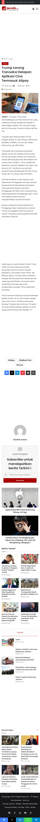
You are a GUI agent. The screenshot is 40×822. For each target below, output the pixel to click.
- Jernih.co (25, 800)
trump (20, 365)
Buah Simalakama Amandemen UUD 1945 (25, 658)
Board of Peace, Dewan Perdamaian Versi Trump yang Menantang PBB (10, 617)
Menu (28, 807)
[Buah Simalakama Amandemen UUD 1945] (8, 660)
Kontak (33, 807)
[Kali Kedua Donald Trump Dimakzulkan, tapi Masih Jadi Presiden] (29, 607)
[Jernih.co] (10, 8)
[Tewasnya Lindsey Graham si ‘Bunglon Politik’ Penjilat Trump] (10, 559)
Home (5, 59)
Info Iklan (21, 807)
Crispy (11, 59)
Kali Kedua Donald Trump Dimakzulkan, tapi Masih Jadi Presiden (29, 617)
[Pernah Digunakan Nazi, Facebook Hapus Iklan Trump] (29, 559)
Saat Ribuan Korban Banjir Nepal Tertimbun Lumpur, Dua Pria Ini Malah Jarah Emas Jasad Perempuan (10, 753)
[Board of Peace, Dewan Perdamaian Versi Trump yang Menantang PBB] (10, 607)
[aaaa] (8, 642)
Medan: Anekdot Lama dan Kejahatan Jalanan (26, 650)
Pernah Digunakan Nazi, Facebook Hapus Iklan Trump (28, 568)
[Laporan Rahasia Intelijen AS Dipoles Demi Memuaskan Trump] (10, 770)
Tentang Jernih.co (8, 804)
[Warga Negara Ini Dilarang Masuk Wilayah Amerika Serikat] (10, 583)
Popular (20, 632)
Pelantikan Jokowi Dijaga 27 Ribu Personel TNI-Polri (26, 668)
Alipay (12, 360)
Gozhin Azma (9, 86)
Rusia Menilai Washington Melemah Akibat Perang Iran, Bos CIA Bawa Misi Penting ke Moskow (29, 753)
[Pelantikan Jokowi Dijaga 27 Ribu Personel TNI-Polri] (8, 670)
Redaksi (18, 804)
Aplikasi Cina (25, 360)
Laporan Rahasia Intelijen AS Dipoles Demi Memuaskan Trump (9, 780)
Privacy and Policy (11, 807)
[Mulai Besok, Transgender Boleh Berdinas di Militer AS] (29, 583)
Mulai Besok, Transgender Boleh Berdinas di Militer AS (29, 592)
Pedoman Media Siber (30, 804)
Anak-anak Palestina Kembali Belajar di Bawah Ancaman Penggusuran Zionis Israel (29, 781)
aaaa (18, 639)
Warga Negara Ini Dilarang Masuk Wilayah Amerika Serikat (9, 593)
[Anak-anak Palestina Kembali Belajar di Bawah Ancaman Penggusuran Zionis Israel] (29, 770)
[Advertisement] (20, 35)
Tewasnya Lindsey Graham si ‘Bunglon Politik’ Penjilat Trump (10, 569)
